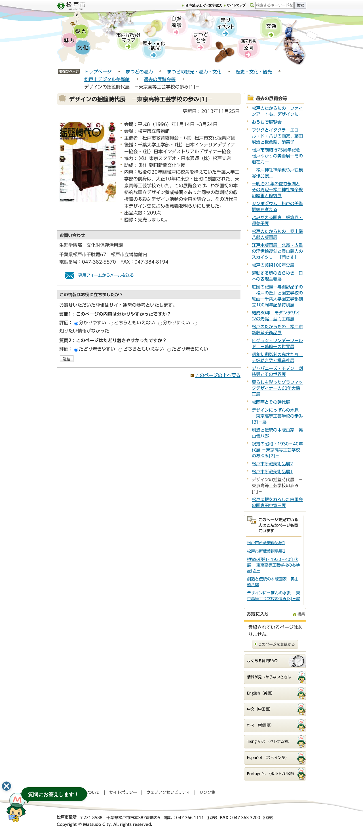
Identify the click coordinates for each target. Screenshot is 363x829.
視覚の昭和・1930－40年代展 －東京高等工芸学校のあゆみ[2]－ (277, 450)
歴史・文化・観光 (254, 72)
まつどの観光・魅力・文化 (194, 72)
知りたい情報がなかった (84, 331)
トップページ (97, 72)
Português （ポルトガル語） (271, 774)
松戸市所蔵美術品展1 (272, 472)
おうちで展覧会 (267, 122)
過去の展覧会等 (160, 79)
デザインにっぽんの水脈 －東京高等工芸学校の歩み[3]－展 (277, 416)
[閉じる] (6, 786)
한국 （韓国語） (260, 725)
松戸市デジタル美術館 (107, 79)
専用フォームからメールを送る (106, 275)
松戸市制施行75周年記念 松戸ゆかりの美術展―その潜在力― (278, 156)
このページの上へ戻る (217, 375)
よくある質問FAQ (262, 661)
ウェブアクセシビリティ (168, 792)
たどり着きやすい (97, 349)
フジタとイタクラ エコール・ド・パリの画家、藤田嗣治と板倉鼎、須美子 (277, 136)
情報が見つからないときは (269, 677)
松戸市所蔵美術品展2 (272, 464)
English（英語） (261, 693)
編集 (301, 614)
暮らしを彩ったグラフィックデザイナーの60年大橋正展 (277, 388)
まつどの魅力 (139, 72)
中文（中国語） (260, 709)
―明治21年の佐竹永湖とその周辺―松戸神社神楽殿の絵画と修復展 (277, 190)
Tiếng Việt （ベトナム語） (269, 741)
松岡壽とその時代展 (271, 402)
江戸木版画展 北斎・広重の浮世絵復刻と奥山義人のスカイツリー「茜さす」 (277, 251)
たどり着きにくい (190, 349)
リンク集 (207, 792)
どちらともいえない (134, 322)
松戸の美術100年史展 (273, 265)
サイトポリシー (123, 792)
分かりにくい (176, 322)
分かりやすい (92, 322)
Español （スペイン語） (268, 757)
